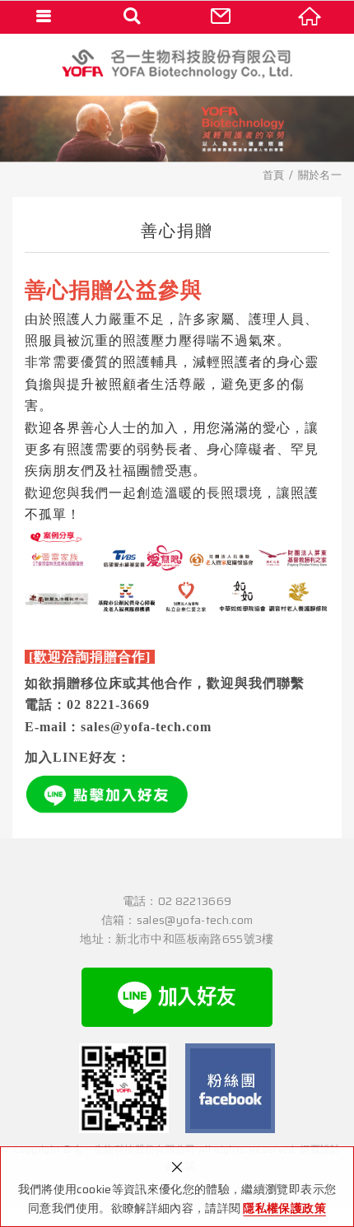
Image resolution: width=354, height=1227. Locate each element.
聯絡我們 (221, 16)
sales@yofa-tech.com (146, 727)
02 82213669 (195, 901)
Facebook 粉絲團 (230, 1088)
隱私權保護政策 (284, 1208)
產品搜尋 (133, 16)
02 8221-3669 (108, 704)
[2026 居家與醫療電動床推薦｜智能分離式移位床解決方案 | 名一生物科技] (177, 64)
